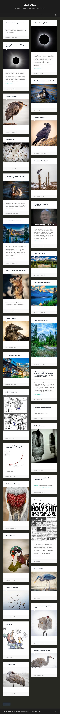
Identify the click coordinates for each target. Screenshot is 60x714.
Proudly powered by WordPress (11, 711)
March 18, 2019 (38, 675)
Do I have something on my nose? (43, 606)
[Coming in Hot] (16, 152)
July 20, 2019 (37, 561)
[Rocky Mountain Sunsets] (44, 296)
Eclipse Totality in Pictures (42, 23)
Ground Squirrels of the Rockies (16, 270)
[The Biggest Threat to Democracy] (44, 217)
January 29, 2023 (38, 110)
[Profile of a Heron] (16, 112)
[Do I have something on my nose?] (44, 623)
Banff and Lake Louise (41, 320)
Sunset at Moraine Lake (13, 221)
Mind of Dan (30, 5)
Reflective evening (12, 587)
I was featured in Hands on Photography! (42, 478)
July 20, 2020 (37, 399)
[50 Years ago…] (44, 522)
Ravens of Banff (11, 318)
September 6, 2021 (39, 153)
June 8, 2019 (37, 598)
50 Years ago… (38, 500)
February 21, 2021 (10, 169)
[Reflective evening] (16, 600)
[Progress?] (16, 638)
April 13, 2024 (37, 73)
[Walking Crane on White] (44, 660)
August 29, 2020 (38, 364)
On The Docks (38, 569)
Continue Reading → (38, 68)
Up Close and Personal (13, 484)
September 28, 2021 (11, 132)
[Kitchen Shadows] (44, 446)
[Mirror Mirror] (16, 556)
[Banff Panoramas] (44, 262)
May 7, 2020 (37, 418)
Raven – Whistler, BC (40, 117)
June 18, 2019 (9, 580)
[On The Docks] (44, 581)
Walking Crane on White (42, 650)
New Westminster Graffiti (14, 355)
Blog (6, 14)
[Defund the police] (16, 413)
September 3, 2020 (39, 312)
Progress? (9, 624)
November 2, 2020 (38, 246)
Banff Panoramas (39, 253)
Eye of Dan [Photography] (35, 14)
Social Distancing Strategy (42, 407)
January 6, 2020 (38, 492)
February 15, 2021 (38, 196)
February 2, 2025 (10, 37)
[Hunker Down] (16, 677)
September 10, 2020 (11, 263)
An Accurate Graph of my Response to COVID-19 (14, 446)
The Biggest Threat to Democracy (41, 204)
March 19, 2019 (10, 657)
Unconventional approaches (15, 23)
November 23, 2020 (11, 213)
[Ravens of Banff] (16, 331)
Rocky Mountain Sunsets (42, 282)
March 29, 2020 (10, 476)
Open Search (56, 15)
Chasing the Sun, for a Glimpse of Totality (16, 45)
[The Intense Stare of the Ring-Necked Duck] (16, 190)
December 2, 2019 (10, 528)
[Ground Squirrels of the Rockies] (16, 286)
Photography (14, 14)
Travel (23, 14)
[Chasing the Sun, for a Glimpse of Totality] (16, 59)
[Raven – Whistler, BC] (44, 133)
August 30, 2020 (10, 347)
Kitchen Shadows (39, 426)
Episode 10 (50, 487)
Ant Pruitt (36, 485)
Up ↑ (56, 711)
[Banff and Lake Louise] (44, 340)
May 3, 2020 (37, 470)
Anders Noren (36, 711)
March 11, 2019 (10, 693)
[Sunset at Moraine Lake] (16, 233)
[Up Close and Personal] (16, 504)
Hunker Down (10, 664)
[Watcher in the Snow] (44, 177)
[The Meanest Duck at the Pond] (44, 93)
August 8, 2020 (10, 384)
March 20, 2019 (38, 643)
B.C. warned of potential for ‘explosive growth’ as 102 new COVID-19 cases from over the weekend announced (43, 374)
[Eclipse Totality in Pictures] (44, 39)
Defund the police (11, 392)
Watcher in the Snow (41, 161)
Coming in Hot (10, 139)
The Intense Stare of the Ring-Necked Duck (15, 177)
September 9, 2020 (39, 275)
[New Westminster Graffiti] (16, 368)
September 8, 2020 (10, 311)
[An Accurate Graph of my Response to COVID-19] (16, 459)
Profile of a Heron (11, 96)
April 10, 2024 (9, 89)
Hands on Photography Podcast (41, 487)
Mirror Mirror (10, 536)
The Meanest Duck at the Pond (44, 81)
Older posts (6, 704)
